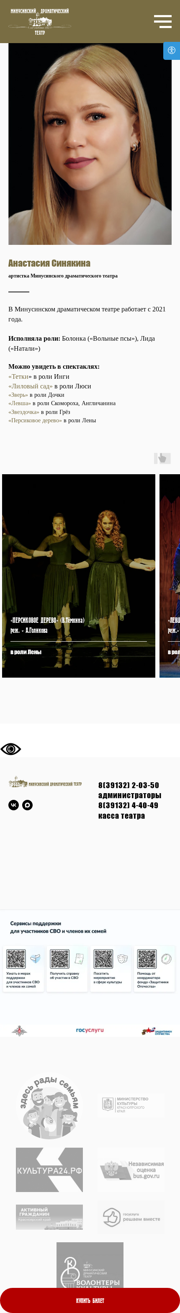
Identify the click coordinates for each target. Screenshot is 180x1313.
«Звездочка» (23, 412)
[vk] (13, 805)
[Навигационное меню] (163, 21)
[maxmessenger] (27, 805)
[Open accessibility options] (171, 51)
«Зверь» (18, 395)
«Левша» (20, 403)
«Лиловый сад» (30, 386)
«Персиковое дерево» (35, 420)
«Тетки (18, 376)
